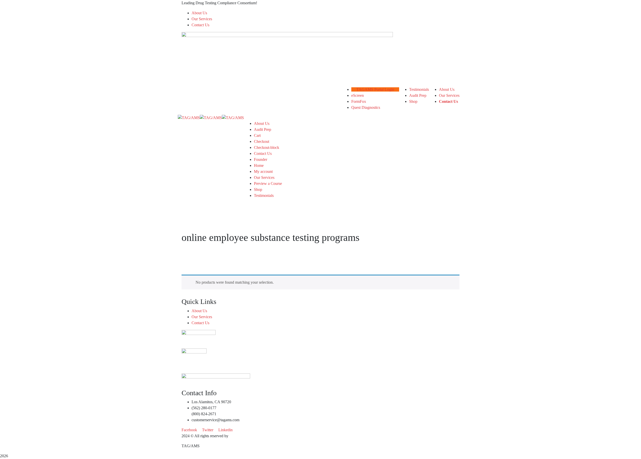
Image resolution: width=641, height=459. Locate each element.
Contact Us (200, 25)
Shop (258, 189)
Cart (257, 135)
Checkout (261, 141)
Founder (260, 159)
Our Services (202, 19)
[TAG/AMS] (189, 117)
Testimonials (264, 195)
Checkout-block (266, 147)
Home (259, 165)
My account (263, 171)
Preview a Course (268, 183)
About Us (199, 13)
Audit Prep (262, 129)
